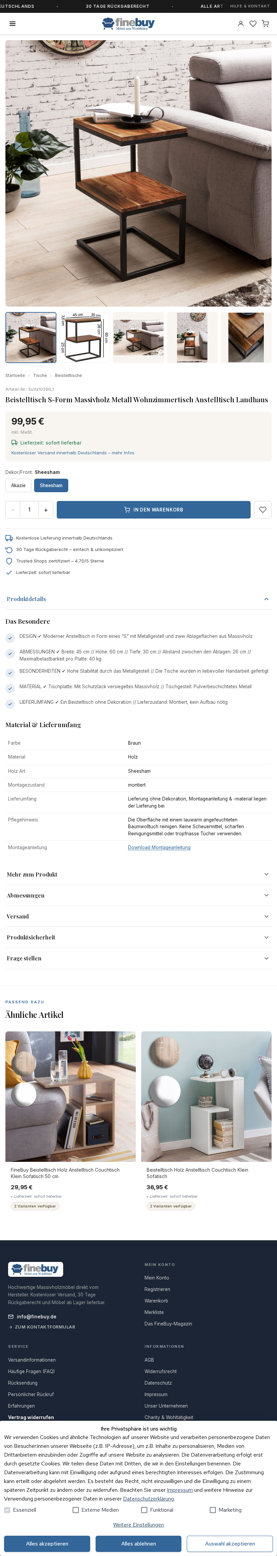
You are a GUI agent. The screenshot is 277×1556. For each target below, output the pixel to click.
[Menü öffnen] (12, 24)
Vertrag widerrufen (31, 1417)
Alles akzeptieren (47, 1543)
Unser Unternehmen (166, 1406)
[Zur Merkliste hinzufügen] (263, 510)
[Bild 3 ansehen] (138, 337)
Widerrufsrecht (161, 1371)
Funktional (161, 1509)
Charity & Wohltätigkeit (169, 1417)
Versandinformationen (32, 1360)
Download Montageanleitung (159, 847)
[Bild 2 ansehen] (84, 337)
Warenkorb (156, 1300)
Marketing (230, 1509)
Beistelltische (68, 375)
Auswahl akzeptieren (230, 1543)
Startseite (15, 375)
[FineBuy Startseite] (128, 24)
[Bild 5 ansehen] (246, 337)
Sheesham (51, 485)
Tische (40, 375)
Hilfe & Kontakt (250, 6)
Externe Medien (100, 1509)
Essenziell (24, 1509)
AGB (149, 1360)
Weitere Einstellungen (138, 1524)
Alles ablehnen (138, 1543)
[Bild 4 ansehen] (192, 337)
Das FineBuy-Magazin (168, 1323)
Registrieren (157, 1289)
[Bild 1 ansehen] (30, 337)
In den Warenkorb (158, 509)
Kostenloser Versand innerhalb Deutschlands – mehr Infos (72, 452)
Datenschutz (158, 1383)
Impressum (180, 1489)
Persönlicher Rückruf (31, 1394)
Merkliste (154, 1312)
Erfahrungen (21, 1406)
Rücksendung (22, 1383)
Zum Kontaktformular (45, 1327)
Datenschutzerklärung (148, 1498)
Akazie (18, 485)
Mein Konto (157, 1277)
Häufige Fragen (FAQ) (31, 1371)
